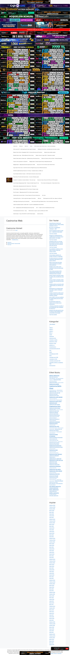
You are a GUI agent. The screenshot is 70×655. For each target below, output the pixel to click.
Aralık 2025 (51, 515)
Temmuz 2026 (52, 507)
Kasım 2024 (51, 533)
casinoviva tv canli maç (55, 458)
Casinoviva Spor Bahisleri (55, 454)
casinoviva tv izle (53, 461)
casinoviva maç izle (58, 429)
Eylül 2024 (51, 536)
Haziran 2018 (52, 594)
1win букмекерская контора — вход (20, 210)
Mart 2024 (51, 547)
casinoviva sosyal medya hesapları (53, 452)
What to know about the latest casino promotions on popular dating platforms (55, 264)
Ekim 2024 (51, 534)
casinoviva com (53, 403)
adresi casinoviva (54, 375)
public (50, 352)
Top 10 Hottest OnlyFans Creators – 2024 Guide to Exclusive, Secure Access (27, 173)
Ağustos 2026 (52, 505)
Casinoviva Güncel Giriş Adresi (54, 416)
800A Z (50, 332)
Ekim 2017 (51, 604)
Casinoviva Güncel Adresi (54, 415)
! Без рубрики (52, 324)
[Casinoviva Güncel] (9, 179)
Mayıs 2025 (51, 524)
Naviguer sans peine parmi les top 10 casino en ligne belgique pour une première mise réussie (56, 311)
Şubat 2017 (51, 613)
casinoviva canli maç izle (54, 392)
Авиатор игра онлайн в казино (49, 152)
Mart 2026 (51, 512)
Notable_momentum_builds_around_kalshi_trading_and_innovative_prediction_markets (56, 294)
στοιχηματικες (52, 365)
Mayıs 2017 (51, 609)
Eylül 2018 (51, 590)
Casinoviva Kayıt (53, 423)
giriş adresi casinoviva (55, 486)
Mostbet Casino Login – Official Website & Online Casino (23, 155)
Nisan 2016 (51, 628)
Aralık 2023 (51, 552)
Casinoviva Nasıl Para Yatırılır (53, 441)
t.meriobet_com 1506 (53, 357)
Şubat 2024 (51, 548)
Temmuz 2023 (52, 561)
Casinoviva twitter (53, 463)
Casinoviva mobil (59, 431)
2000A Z (51, 329)
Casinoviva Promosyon (55, 445)
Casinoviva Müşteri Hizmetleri (56, 437)
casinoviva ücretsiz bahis (52, 479)
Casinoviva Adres (57, 379)
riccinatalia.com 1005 (53, 353)
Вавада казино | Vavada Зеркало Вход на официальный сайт (40, 161)
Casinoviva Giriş (40, 213)
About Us (26, 146)
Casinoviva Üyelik (53, 476)
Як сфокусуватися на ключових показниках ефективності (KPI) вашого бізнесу (56, 259)
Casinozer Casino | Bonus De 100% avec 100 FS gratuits (47, 179)
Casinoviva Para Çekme (54, 444)
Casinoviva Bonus (59, 390)
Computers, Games (53, 339)
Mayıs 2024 (51, 543)
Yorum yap (9, 244)
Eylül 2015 (51, 632)
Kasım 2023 (51, 554)
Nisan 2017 (51, 611)
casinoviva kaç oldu (54, 426)
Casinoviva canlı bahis (53, 394)
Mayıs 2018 (51, 595)
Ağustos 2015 (52, 634)
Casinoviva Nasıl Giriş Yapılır (53, 440)
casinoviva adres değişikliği (53, 381)
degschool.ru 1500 (53, 341)
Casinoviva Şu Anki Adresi (53, 482)
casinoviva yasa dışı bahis (52, 467)
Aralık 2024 (51, 531)
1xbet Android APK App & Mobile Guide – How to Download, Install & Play (45, 201)
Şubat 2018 (51, 599)
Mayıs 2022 (51, 585)
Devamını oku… (15, 239)
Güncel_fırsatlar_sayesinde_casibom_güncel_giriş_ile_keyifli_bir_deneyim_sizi (56, 281)
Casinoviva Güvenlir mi (54, 419)
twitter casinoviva (54, 493)
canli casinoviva (52, 378)
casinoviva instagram (54, 422)
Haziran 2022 (52, 583)
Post (50, 350)
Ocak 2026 (51, 514)
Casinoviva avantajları (60, 382)
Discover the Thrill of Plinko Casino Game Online (46, 164)
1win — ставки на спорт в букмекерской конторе (45, 207)
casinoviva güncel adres (53, 413)
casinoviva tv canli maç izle (56, 460)
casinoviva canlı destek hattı (53, 398)
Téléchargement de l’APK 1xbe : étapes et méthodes (52, 198)
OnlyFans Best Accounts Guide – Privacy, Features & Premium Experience (26, 195)
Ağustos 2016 (52, 621)
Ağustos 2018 (52, 592)
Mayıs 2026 (51, 510)
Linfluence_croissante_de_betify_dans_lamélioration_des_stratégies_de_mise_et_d (56, 307)
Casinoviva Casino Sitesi (55, 401)
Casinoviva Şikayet (59, 480)
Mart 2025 (51, 526)
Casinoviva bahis (54, 384)
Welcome (21, 146)
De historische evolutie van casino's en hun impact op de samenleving (55, 303)
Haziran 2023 (52, 562)
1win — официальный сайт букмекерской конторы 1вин (23, 207)
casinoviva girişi (52, 409)
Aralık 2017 (51, 601)
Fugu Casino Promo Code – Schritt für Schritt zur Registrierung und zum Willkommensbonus (30, 167)
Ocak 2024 (51, 550)
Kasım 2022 (51, 574)
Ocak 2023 (51, 571)
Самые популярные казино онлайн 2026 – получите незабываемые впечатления (28, 204)
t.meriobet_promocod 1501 (54, 360)
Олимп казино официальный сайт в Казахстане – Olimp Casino (25, 186)
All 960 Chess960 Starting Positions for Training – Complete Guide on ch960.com (28, 170)
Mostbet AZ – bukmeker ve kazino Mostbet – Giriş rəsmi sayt (24, 179)
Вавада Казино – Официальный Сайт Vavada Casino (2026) (24, 164)
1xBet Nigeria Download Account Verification (21, 201)
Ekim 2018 (51, 588)
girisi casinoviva (59, 483)
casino (50, 334)
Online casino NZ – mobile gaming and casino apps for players (24, 149)
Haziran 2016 (52, 625)
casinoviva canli (52, 391)
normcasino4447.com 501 (54, 348)
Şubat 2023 (51, 569)
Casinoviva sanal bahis (52, 448)
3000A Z (51, 331)
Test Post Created (53, 233)
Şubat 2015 (51, 644)
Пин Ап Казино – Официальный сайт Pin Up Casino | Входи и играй (25, 189)
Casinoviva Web (17, 243)
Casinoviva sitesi (53, 450)
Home (31, 146)
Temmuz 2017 (52, 606)
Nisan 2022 (51, 587)
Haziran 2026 (52, 508)
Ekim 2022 (51, 576)
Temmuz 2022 (52, 581)
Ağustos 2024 (52, 538)
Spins (50, 355)
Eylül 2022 (51, 578)
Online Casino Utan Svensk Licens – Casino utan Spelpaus (44, 146)
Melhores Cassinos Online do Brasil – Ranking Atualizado (52, 158)
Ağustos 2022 (52, 580)
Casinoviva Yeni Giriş (54, 474)
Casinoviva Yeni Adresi (55, 471)
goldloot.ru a (52, 345)
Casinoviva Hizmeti (14, 228)
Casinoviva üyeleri (58, 479)
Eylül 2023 (51, 557)
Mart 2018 (51, 597)
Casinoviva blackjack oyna (52, 390)
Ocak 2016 (51, 630)
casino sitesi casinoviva (59, 378)
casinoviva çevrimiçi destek (53, 478)
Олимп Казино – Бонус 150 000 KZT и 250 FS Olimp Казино (24, 213)
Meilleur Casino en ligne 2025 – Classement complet (45, 155)
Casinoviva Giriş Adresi (54, 408)
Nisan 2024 (51, 545)
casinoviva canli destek (60, 391)
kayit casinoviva (53, 489)
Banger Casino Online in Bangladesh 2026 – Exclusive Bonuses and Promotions (27, 152)
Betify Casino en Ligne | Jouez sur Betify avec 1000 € (38, 210)
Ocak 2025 (51, 529)
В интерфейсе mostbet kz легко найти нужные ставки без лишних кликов (56, 250)
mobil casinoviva (53, 491)
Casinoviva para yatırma (54, 442)
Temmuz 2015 (52, 635)
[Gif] (35, 69)
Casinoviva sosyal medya (52, 451)
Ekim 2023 (51, 555)
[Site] (17, 51)
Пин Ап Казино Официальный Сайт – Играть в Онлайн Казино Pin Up (26, 183)
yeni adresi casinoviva (52, 494)
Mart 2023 (51, 567)
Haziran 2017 (52, 608)
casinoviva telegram (54, 455)
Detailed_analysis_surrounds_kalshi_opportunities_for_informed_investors (56, 285)
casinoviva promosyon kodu (56, 447)
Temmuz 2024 (52, 540)
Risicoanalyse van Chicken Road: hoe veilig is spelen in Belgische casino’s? (56, 290)
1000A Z (51, 327)
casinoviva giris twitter (54, 404)
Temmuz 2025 (52, 520)
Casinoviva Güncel (53, 412)
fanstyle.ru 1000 (52, 343)
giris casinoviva (52, 483)
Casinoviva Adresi (53, 382)
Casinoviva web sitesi (54, 464)
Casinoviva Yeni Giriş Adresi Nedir (53, 475)
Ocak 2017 (51, 615)
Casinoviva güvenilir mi (53, 417)
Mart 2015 (51, 642)
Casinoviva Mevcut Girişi (52, 431)
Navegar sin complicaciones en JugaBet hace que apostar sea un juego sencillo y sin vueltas (56, 237)
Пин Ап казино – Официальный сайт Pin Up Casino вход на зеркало (25, 192)
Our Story (44, 195)
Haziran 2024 (52, 541)
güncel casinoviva (53, 488)
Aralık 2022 (51, 573)
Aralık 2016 (51, 616)
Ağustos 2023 (52, 559)
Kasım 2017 (51, 602)
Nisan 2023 (51, 566)
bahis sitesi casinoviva (53, 377)
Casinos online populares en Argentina (20, 161)
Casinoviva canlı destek (55, 397)
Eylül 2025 (51, 517)
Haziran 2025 (52, 522)
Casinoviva (15, 146)
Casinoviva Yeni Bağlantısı (52, 472)
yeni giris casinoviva (53, 495)
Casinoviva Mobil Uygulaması (53, 435)
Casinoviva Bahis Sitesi (55, 387)
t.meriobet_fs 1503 (53, 359)
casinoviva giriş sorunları (59, 409)
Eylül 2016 (51, 620)
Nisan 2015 (51, 641)
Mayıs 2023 (51, 564)
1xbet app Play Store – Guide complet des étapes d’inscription (24, 198)
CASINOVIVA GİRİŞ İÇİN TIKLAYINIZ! (35, 29)
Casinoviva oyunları (60, 441)
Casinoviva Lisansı (51, 429)
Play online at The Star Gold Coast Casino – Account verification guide (26, 176)
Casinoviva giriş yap (54, 411)
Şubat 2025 (51, 527)
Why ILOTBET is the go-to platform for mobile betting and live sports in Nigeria (56, 298)
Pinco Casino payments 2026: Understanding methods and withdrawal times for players (55, 272)
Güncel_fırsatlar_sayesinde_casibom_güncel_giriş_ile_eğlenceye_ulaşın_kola (56, 277)
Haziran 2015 (52, 637)
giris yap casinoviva (52, 484)
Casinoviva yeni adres (55, 469)
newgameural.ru (52, 346)
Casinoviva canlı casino (54, 395)
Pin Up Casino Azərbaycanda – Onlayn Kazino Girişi (50, 183)
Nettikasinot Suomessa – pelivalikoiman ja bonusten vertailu (49, 149)
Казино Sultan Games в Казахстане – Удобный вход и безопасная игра (26, 158)
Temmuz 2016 (52, 623)
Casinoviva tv (52, 457)
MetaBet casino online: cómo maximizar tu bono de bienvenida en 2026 (56, 268)
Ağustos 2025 (52, 519)
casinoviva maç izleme (54, 430)
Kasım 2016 (51, 618)
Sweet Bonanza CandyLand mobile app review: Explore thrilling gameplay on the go (56, 224)
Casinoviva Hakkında (52, 420)
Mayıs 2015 (51, 639)
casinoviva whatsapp (55, 466)
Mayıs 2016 (51, 627)
